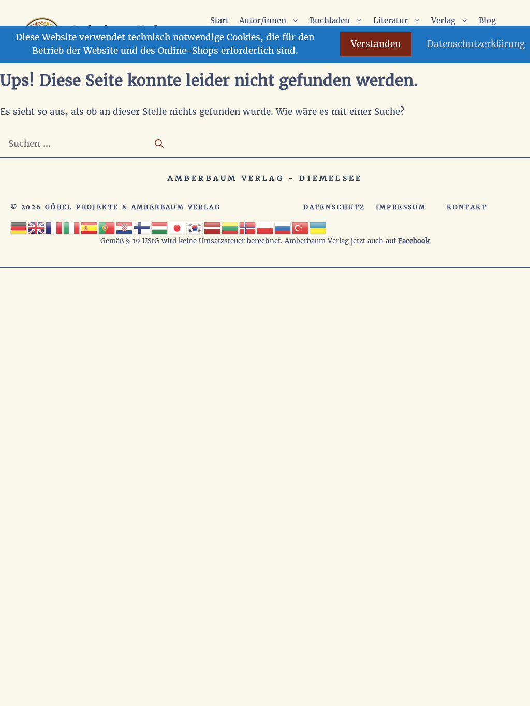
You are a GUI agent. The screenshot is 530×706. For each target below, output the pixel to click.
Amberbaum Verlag (175, 207)
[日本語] (177, 227)
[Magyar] (160, 227)
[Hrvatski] (125, 227)
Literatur (390, 20)
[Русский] (283, 227)
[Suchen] (159, 144)
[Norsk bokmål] (248, 227)
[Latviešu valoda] (213, 227)
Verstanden (376, 44)
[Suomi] (142, 227)
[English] (37, 227)
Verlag (443, 20)
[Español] (89, 227)
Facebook (414, 241)
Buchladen (330, 20)
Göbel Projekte (82, 207)
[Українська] (318, 227)
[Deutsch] (19, 227)
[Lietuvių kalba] (230, 227)
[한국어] (195, 227)
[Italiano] (72, 227)
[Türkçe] (301, 227)
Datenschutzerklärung (476, 44)
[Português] (107, 227)
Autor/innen (262, 20)
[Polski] (265, 227)
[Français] (54, 227)
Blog (487, 20)
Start (219, 20)
